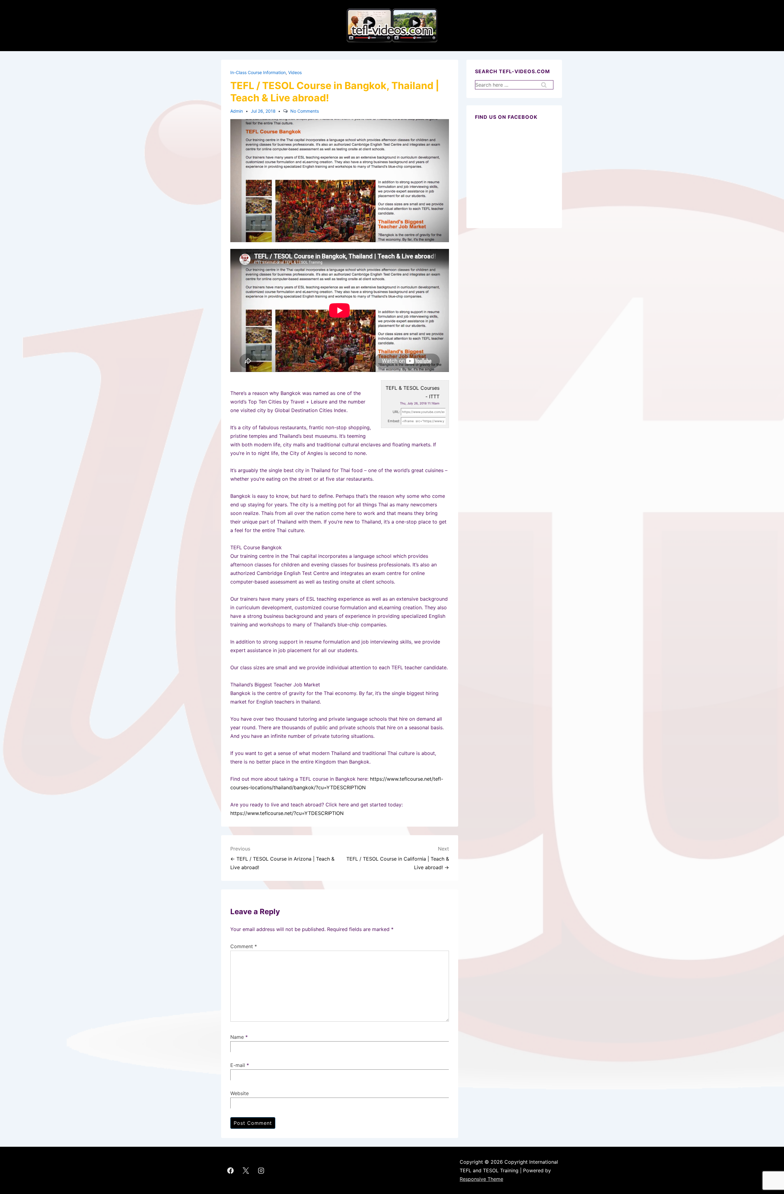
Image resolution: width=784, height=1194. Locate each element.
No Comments (304, 111)
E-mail (237, 1065)
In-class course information (258, 72)
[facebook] (230, 1170)
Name (237, 1037)
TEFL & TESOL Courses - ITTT (412, 392)
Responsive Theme (481, 1179)
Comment (243, 946)
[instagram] (261, 1170)
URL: (396, 412)
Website (239, 1093)
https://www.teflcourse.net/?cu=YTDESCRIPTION (287, 813)
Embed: (394, 421)
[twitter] (246, 1170)
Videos (295, 72)
